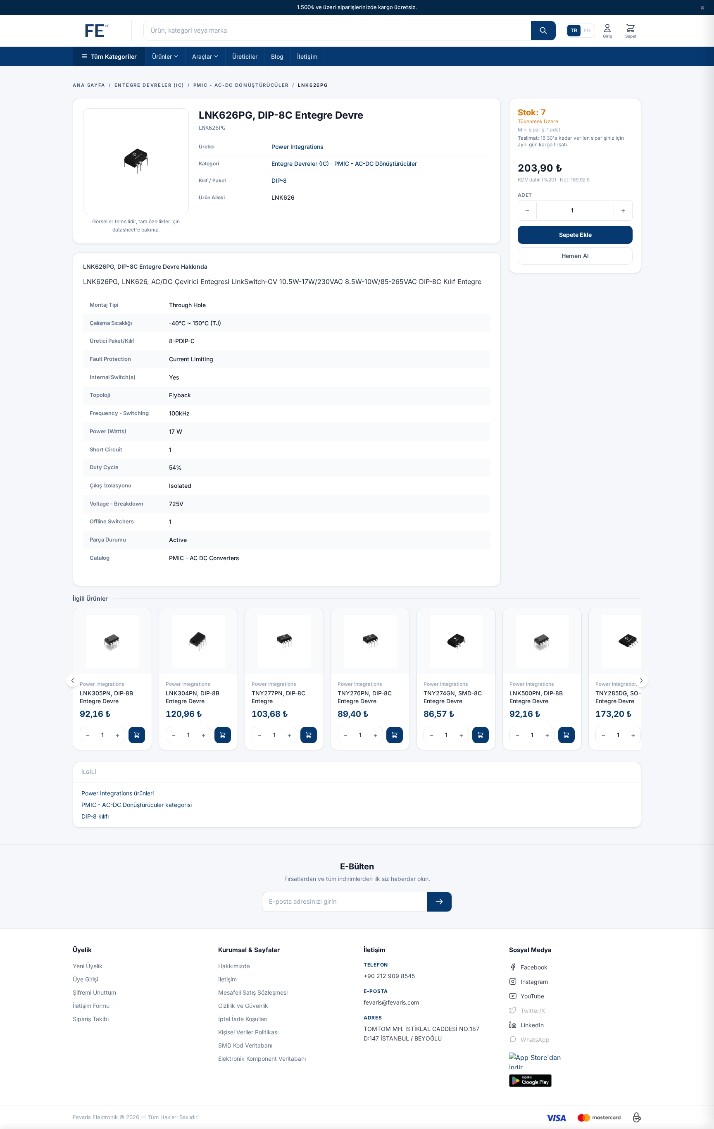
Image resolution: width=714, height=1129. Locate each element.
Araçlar (202, 56)
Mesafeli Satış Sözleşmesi (253, 992)
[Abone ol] (439, 902)
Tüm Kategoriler (114, 56)
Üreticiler (244, 56)
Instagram (534, 981)
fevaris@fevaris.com (391, 1002)
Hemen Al (575, 255)
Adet (525, 195)
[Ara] (543, 30)
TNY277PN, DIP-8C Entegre (278, 697)
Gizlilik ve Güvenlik (243, 1005)
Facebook (534, 967)
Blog (277, 56)
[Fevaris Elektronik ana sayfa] (96, 30)
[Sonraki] (641, 680)
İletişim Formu (91, 1005)
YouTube (532, 996)
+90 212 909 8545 (389, 975)
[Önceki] (72, 680)
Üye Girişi (85, 979)
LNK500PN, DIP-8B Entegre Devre (536, 697)
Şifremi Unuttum (94, 992)
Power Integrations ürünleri (117, 793)
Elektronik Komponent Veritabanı (262, 1058)
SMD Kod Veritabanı (245, 1045)
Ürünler (162, 56)
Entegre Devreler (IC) (300, 163)
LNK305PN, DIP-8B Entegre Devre (106, 697)
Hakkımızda (234, 965)
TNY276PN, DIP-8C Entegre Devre (365, 697)
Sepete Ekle (575, 234)
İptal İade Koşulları (242, 1018)
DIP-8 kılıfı (95, 816)
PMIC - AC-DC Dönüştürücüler (375, 163)
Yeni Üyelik (87, 965)
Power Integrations (297, 146)
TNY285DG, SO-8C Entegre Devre (622, 697)
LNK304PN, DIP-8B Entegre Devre (192, 697)
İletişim (307, 56)
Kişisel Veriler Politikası (248, 1032)
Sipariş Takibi (91, 1018)
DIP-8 (279, 180)
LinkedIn (532, 1025)
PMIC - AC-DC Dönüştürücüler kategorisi (136, 804)
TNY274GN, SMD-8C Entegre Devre (453, 697)
